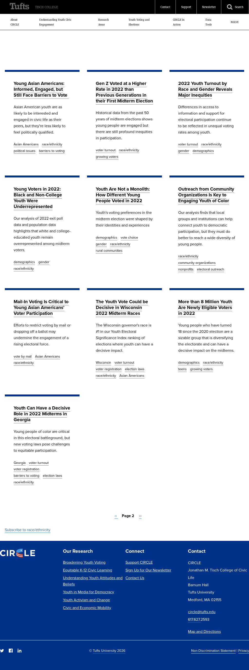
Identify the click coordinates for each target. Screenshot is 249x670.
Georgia (20, 462)
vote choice (129, 237)
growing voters (107, 156)
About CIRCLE (14, 22)
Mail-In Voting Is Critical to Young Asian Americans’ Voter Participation (41, 307)
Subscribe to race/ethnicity (27, 530)
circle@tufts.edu (201, 612)
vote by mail (23, 356)
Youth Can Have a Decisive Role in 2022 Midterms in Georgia (42, 413)
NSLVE (235, 22)
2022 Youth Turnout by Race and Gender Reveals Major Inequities (205, 89)
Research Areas (103, 22)
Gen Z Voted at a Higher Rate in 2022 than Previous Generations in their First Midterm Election (124, 92)
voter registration (109, 369)
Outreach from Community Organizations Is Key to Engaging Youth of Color (206, 194)
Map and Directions (204, 631)
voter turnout (106, 150)
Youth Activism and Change (86, 600)
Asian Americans (26, 144)
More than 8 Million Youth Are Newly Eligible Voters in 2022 (205, 307)
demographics (203, 150)
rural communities (109, 250)
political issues (25, 150)
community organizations (197, 262)
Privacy (243, 650)
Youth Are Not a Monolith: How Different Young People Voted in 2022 (123, 194)
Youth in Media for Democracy (88, 592)
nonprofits (186, 269)
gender (183, 150)
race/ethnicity (52, 144)
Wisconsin (103, 362)
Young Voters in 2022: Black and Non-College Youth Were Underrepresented (38, 197)
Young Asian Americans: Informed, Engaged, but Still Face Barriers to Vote (41, 89)
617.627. (194, 619)
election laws (134, 369)
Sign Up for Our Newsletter (148, 570)
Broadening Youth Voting (84, 562)
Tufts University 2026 (109, 650)
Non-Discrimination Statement (213, 650)
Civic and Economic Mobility (87, 608)
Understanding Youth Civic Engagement (55, 22)
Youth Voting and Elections (139, 22)
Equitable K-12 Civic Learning (87, 570)
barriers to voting (52, 150)
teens (182, 369)
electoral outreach (210, 269)
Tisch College (46, 7)
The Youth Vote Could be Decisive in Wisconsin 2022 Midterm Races (122, 307)
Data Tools (208, 22)
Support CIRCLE (139, 562)
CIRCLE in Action (179, 22)
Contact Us (134, 578)
